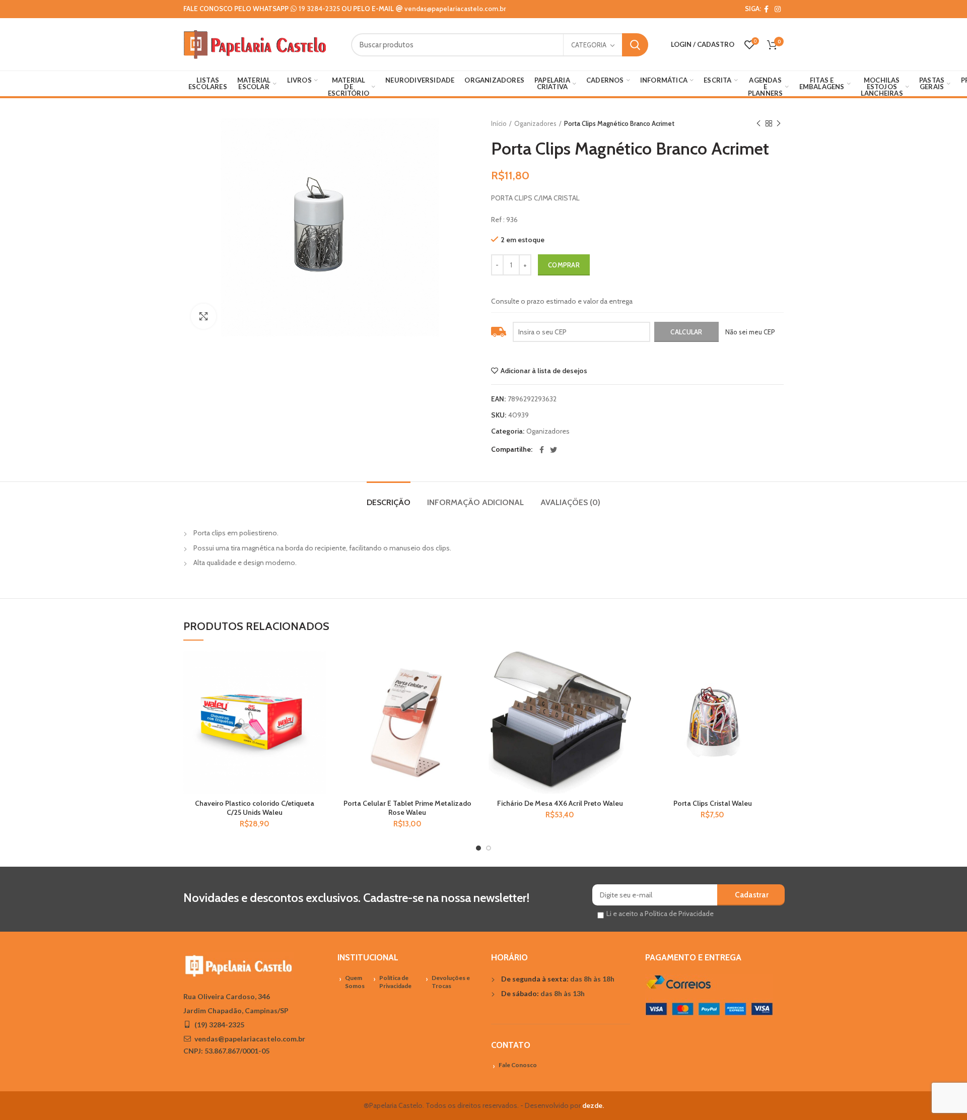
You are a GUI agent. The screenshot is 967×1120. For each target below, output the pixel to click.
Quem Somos (355, 982)
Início (499, 123)
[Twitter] (553, 449)
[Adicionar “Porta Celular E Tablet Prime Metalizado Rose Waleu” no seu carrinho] (471, 690)
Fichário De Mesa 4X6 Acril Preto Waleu (560, 803)
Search (635, 44)
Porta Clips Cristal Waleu (712, 803)
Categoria (588, 45)
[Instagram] (778, 9)
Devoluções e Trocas (451, 982)
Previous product (758, 123)
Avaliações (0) (570, 502)
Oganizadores (535, 123)
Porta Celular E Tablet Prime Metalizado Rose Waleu (407, 808)
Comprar (564, 265)
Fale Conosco (518, 1065)
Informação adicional (475, 502)
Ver (318, 713)
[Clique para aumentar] (203, 316)
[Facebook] (766, 9)
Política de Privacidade (395, 982)
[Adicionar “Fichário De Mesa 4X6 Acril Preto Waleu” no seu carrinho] (623, 690)
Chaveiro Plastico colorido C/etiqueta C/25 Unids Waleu (254, 808)
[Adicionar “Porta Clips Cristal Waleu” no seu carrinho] (776, 690)
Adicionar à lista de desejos (544, 370)
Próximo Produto (779, 123)
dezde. (593, 1105)
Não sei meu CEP (750, 332)
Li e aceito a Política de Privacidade (660, 913)
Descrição (388, 502)
